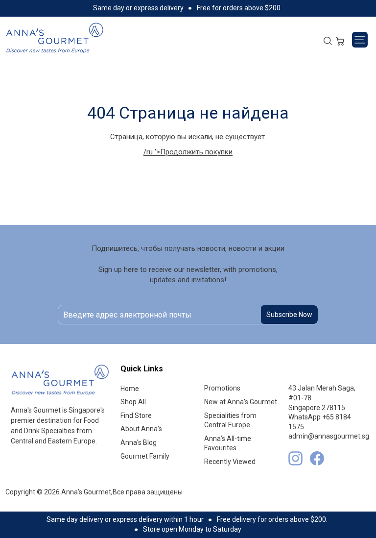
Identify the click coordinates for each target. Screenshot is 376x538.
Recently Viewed (230, 461)
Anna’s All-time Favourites (227, 443)
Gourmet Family (144, 456)
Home (129, 388)
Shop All (133, 402)
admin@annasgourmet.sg (328, 436)
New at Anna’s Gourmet (240, 402)
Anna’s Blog (138, 442)
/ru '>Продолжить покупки (188, 151)
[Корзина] (340, 40)
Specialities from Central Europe (230, 420)
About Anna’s (141, 429)
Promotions (222, 388)
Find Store (136, 415)
